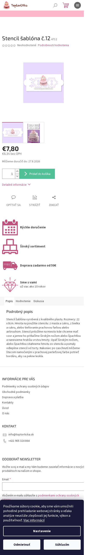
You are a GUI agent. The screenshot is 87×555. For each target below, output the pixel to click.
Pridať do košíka (39, 173)
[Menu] (77, 5)
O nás (5, 413)
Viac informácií (34, 520)
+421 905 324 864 (19, 441)
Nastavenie (42, 531)
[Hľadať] (55, 5)
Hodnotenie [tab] (23, 301)
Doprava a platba (12, 397)
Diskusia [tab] (39, 301)
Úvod (5, 408)
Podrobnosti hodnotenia (53, 45)
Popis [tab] (9, 301)
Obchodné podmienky (16, 392)
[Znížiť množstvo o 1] (17, 176)
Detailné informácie (14, 185)
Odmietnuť (22, 544)
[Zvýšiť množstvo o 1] (17, 171)
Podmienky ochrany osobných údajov (25, 386)
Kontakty (8, 402)
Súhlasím (62, 544)
